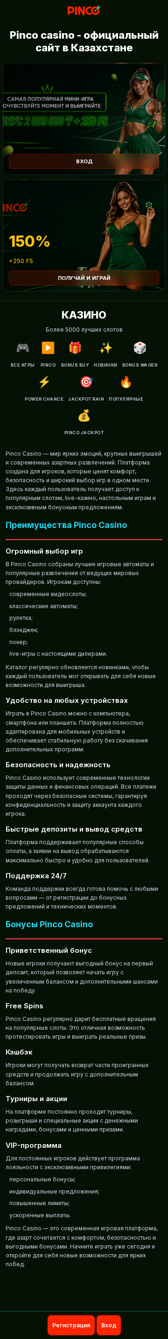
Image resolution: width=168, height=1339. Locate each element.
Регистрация (71, 1325)
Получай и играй (84, 278)
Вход (84, 161)
